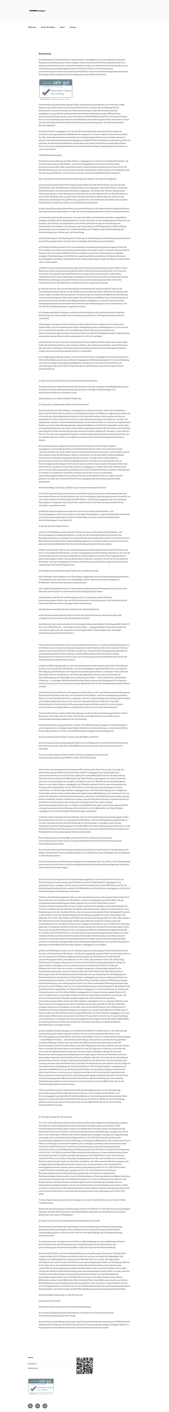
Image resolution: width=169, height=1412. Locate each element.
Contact (73, 27)
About (62, 27)
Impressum (32, 1364)
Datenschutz (33, 1368)
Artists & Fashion (48, 27)
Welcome (32, 27)
